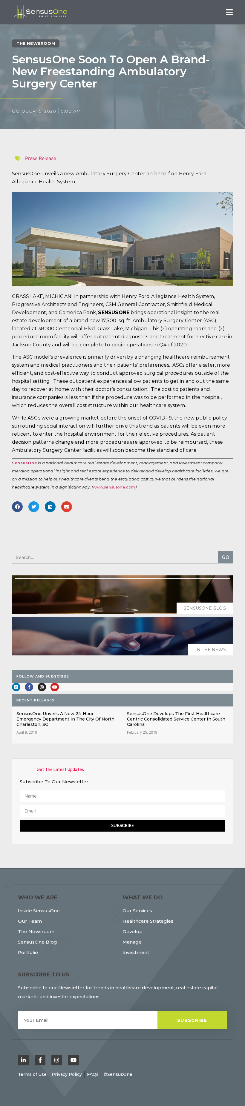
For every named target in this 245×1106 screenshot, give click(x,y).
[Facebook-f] (29, 687)
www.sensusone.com (114, 487)
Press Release (40, 158)
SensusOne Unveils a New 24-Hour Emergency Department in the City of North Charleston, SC (65, 719)
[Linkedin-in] (23, 1060)
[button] (229, 12)
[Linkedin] (16, 687)
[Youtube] (54, 687)
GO (225, 557)
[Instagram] (42, 687)
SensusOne (24, 462)
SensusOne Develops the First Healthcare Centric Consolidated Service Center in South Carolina (176, 719)
